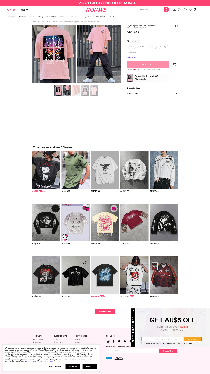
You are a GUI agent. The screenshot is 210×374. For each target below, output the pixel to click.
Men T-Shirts (64, 22)
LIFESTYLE (113, 17)
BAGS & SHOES (101, 17)
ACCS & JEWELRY (85, 17)
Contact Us (57, 339)
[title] (105, 147)
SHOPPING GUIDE (81, 336)
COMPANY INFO (38, 336)
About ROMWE (38, 339)
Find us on (110, 336)
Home (34, 22)
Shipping (78, 339)
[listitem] (46, 176)
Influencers (37, 342)
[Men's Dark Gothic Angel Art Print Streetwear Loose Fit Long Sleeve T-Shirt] (134, 170)
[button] (174, 64)
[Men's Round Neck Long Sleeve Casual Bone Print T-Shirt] (164, 170)
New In (31, 17)
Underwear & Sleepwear (68, 17)
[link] (105, 3)
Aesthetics (22, 17)
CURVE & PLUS (50, 17)
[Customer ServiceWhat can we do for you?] (190, 9)
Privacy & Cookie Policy (165, 343)
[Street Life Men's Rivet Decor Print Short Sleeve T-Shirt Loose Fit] (46, 275)
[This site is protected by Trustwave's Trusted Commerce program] (109, 358)
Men (38, 22)
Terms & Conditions (185, 343)
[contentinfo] (36, 191)
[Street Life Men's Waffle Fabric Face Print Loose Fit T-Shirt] (46, 222)
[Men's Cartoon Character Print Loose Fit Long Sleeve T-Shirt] (164, 222)
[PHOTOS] (76, 54)
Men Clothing (46, 22)
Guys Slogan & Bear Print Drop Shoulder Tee (144, 26)
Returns (77, 342)
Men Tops (55, 22)
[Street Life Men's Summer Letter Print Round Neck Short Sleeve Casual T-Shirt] (105, 275)
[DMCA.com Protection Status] (118, 358)
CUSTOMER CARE (60, 336)
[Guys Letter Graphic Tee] (75, 170)
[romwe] (96, 9)
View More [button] (105, 311)
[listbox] (174, 9)
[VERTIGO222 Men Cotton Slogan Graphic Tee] (105, 170)
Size (132, 41)
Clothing (39, 17)
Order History (58, 342)
